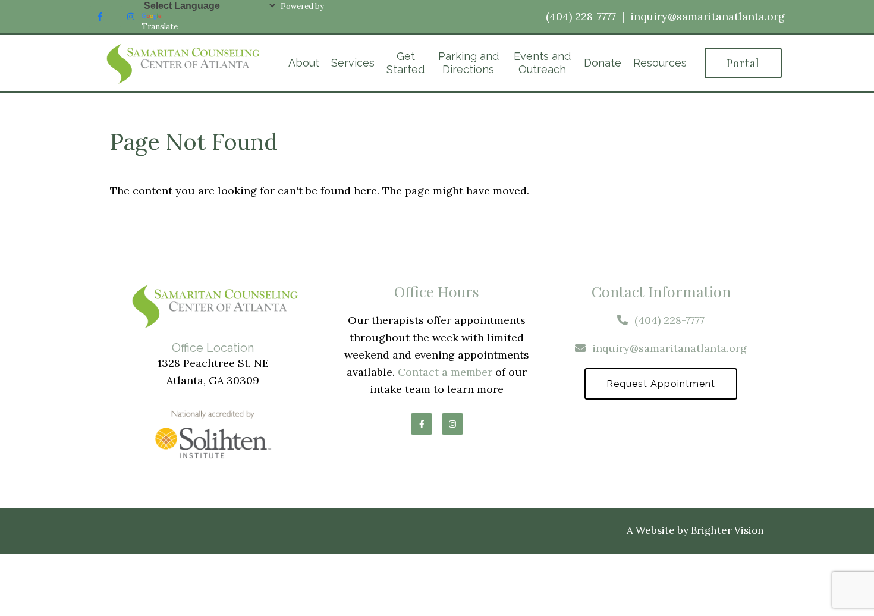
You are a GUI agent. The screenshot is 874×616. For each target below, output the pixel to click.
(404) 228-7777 (581, 16)
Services (353, 62)
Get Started (405, 63)
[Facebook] (100, 16)
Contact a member (445, 372)
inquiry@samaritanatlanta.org (707, 16)
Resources (660, 62)
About (303, 62)
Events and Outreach (542, 63)
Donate (602, 62)
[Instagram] (131, 16)
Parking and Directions (468, 63)
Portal (743, 63)
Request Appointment (660, 383)
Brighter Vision (727, 530)
